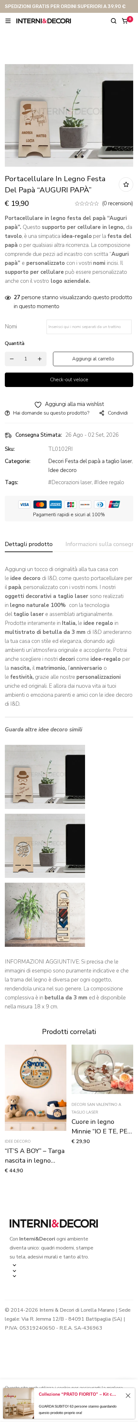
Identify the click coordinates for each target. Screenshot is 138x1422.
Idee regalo (110, 482)
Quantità (14, 343)
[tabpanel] (69, 788)
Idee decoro (62, 470)
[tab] (29, 544)
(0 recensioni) (117, 203)
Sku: (10, 449)
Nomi (13, 326)
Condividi (118, 413)
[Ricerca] (113, 21)
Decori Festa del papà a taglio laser (90, 461)
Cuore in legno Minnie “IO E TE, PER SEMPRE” (102, 1131)
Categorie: (17, 461)
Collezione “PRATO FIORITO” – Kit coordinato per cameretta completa (78, 1394)
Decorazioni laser (71, 482)
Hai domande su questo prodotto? (51, 413)
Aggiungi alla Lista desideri (126, 184)
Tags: (11, 482)
